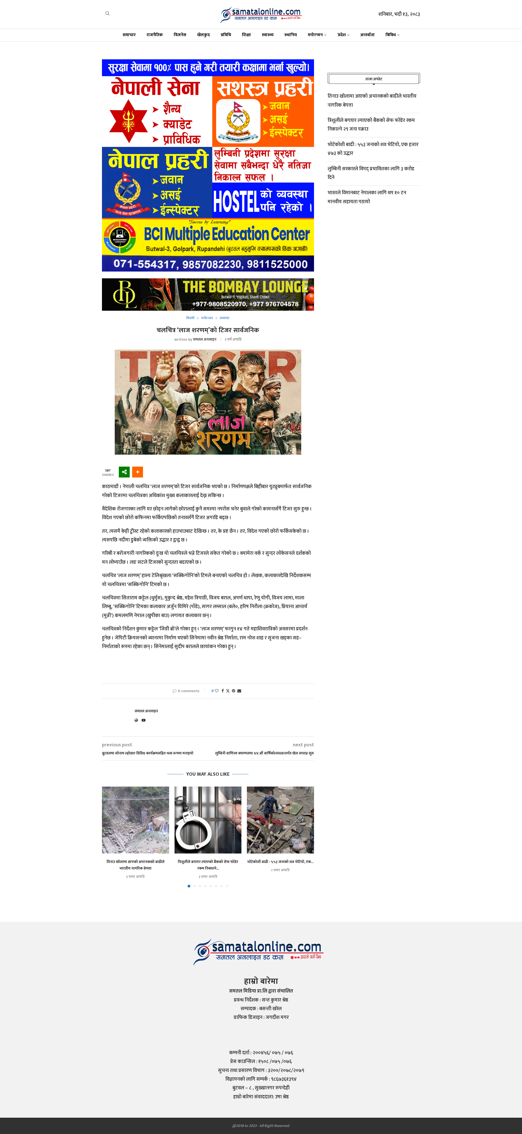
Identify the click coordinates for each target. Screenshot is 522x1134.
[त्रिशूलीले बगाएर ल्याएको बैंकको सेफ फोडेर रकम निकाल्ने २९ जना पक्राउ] (208, 820)
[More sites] (124, 472)
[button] (109, 836)
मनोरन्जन (315, 35)
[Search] (107, 14)
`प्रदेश (341, 35)
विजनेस (180, 35)
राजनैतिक (155, 35)
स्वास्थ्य (268, 35)
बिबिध (391, 35)
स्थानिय (290, 35)
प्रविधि (226, 35)
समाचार (129, 35)
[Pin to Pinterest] (233, 691)
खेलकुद (203, 35)
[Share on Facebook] (223, 691)
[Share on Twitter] (228, 691)
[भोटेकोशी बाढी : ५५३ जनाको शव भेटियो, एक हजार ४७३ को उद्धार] (280, 820)
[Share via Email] (239, 691)
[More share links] (137, 472)
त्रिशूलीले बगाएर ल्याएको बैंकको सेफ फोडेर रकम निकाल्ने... (208, 864)
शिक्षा (246, 35)
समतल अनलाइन (204, 339)
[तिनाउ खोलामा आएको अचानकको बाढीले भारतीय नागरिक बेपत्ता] (135, 820)
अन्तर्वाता (367, 35)
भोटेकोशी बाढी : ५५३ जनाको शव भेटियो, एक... (280, 861)
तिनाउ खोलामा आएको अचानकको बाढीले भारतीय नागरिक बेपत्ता (135, 864)
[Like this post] (217, 691)
